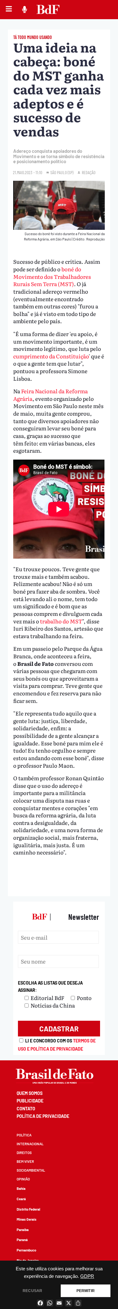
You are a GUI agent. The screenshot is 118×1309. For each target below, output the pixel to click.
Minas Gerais (27, 1219)
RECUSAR (32, 1291)
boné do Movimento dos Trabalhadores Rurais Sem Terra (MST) (52, 276)
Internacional (30, 1144)
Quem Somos (29, 1093)
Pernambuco (26, 1250)
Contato (26, 1108)
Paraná (22, 1240)
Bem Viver (25, 1161)
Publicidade (30, 1100)
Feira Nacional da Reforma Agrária (50, 394)
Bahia (21, 1188)
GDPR (87, 1276)
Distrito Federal (28, 1209)
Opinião (23, 1179)
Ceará (21, 1199)
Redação (88, 172)
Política (24, 1135)
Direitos (24, 1153)
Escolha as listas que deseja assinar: (50, 986)
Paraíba (23, 1230)
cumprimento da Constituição (51, 356)
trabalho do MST (61, 621)
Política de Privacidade (43, 1116)
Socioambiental (31, 1170)
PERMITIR (85, 1291)
